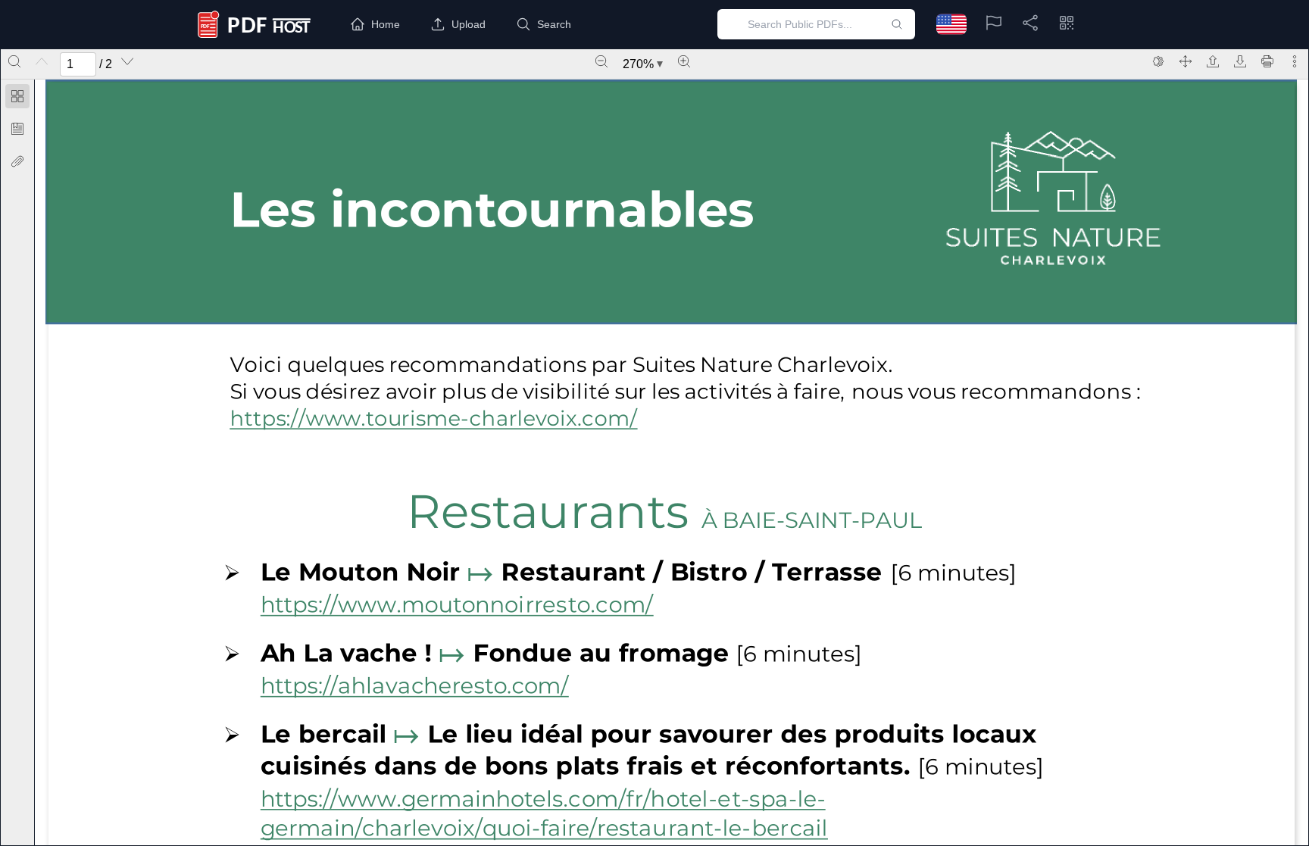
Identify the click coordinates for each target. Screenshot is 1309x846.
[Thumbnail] (17, 96)
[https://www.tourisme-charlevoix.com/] (425, 419)
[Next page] (127, 61)
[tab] (17, 99)
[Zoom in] (684, 61)
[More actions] (1294, 61)
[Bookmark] (17, 129)
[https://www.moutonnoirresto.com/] (459, 605)
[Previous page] (42, 61)
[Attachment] (17, 161)
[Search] (14, 61)
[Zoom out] (601, 61)
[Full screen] (1185, 61)
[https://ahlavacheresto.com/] (417, 685)
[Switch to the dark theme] (1158, 61)
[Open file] (1213, 61)
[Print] (1267, 61)
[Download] (1240, 61)
